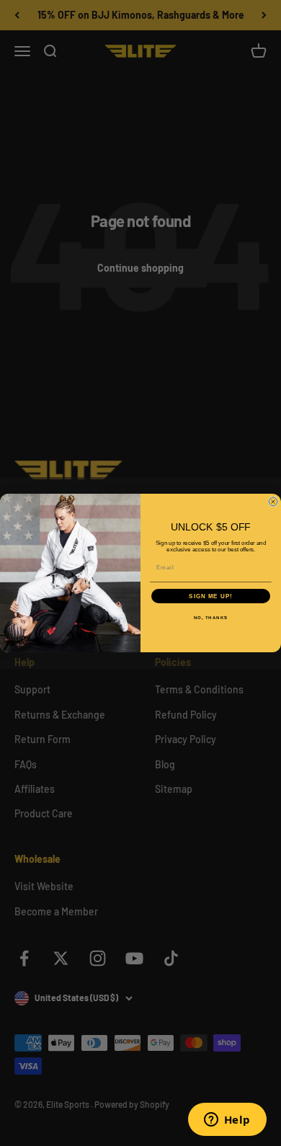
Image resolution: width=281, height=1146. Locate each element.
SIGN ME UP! (211, 596)
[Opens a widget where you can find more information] (227, 1121)
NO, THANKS (211, 618)
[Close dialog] (273, 501)
